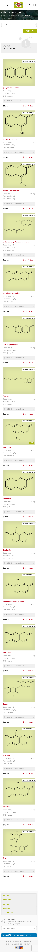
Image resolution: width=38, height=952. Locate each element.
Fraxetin (6, 755)
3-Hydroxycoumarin (11, 88)
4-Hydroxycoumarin (11, 139)
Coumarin (7, 499)
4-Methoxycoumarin (11, 190)
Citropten (7, 447)
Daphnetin (7, 550)
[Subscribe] (34, 928)
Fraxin (5, 858)
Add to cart (29, 106)
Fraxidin (6, 807)
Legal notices (17, 944)
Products (7, 900)
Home (8, 944)
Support (6, 904)
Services (6, 908)
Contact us (28, 944)
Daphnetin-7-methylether (13, 601)
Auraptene (7, 396)
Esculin (6, 704)
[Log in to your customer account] (30, 5)
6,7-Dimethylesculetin (12, 293)
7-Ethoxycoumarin (10, 344)
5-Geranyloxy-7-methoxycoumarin (17, 242)
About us (6, 895)
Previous (30, 31)
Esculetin (7, 653)
